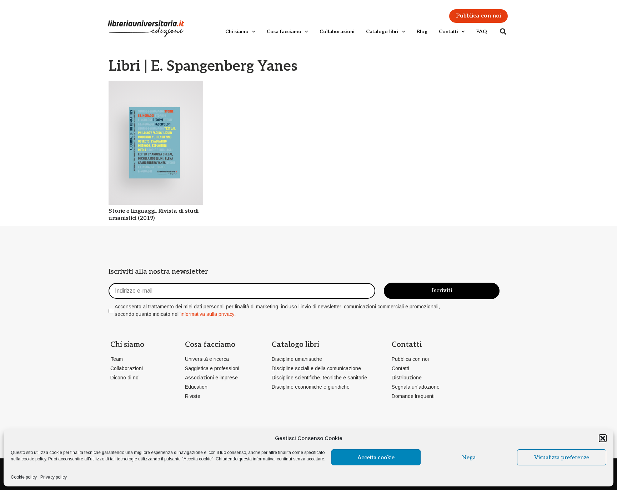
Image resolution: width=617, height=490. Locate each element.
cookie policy (33, 458)
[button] (602, 438)
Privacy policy (53, 477)
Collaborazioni (337, 32)
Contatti (448, 32)
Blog (422, 32)
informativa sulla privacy (207, 314)
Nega (469, 457)
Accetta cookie (376, 457)
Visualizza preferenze (561, 457)
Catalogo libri (382, 32)
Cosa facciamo (284, 32)
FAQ (481, 32)
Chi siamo (237, 32)
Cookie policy (24, 477)
